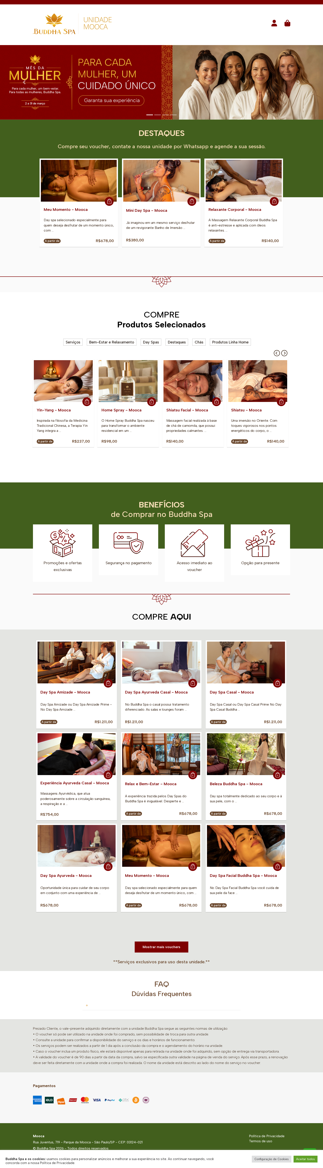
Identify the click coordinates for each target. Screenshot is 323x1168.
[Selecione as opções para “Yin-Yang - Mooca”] (86, 403)
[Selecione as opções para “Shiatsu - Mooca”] (281, 403)
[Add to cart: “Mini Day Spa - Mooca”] (191, 202)
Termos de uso (260, 1142)
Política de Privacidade (267, 1137)
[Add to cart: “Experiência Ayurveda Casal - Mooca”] (108, 776)
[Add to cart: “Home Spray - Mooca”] (151, 403)
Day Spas (151, 343)
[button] (274, 24)
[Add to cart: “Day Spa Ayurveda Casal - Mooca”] (192, 684)
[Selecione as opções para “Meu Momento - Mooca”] (109, 202)
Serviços (73, 343)
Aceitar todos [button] (305, 1159)
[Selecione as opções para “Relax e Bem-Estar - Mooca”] (192, 776)
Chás (199, 343)
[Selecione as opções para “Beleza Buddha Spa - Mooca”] (277, 776)
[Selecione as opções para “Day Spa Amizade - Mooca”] (108, 684)
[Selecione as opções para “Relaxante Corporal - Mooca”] (274, 202)
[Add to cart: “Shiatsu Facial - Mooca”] (216, 403)
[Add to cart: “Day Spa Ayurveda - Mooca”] (108, 867)
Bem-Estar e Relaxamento (111, 343)
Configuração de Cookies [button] (271, 1159)
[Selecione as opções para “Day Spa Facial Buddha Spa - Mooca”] (277, 867)
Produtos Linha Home (230, 343)
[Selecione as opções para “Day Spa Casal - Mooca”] (277, 684)
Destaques (177, 343)
